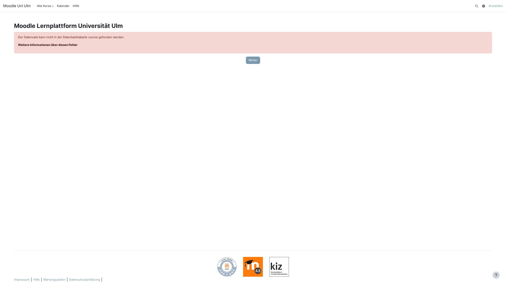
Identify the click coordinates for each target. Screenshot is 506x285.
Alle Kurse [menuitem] (44, 6)
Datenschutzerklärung (84, 279)
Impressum (22, 279)
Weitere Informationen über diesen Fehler (47, 45)
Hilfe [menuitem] (76, 6)
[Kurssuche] (476, 6)
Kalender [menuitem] (63, 6)
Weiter (253, 60)
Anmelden (496, 6)
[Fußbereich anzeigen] (496, 275)
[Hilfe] (483, 6)
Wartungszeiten (54, 279)
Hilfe (36, 279)
